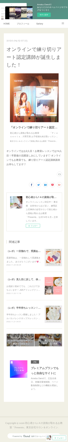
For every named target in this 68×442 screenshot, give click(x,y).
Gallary (39, 23)
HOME (6, 23)
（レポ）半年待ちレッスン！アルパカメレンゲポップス (36, 307)
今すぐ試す (44, 14)
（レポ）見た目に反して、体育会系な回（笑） (32, 279)
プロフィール (23, 23)
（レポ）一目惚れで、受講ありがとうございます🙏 (34, 251)
